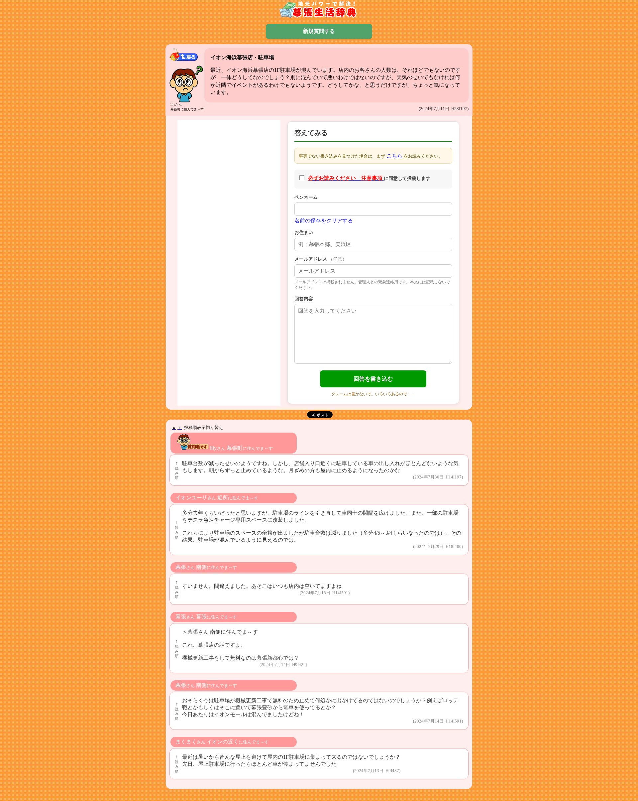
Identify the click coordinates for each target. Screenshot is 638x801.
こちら (394, 156)
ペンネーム (306, 197)
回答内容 (303, 298)
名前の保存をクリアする (323, 220)
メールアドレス (320, 259)
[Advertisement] (229, 221)
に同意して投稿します (369, 178)
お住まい (303, 232)
